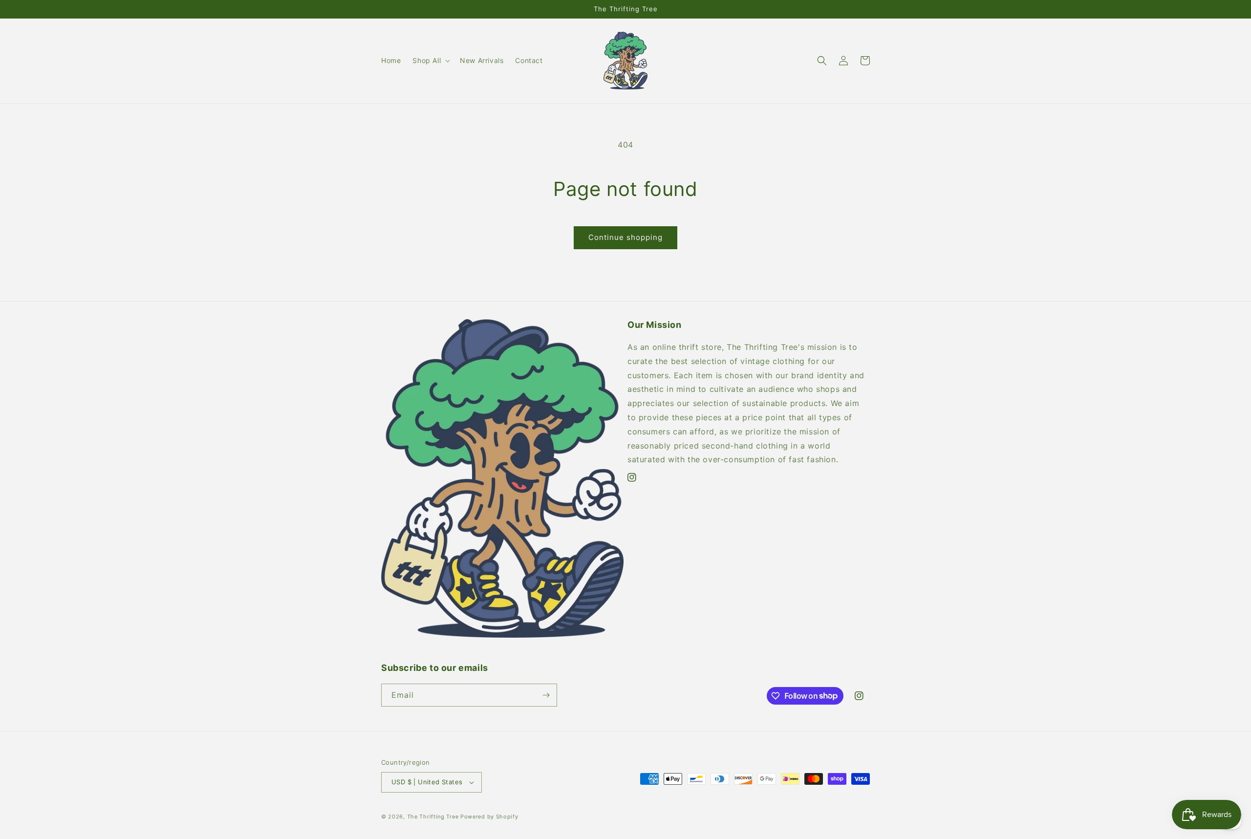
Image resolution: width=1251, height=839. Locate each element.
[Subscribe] (546, 695)
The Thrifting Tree (433, 816)
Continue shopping (625, 237)
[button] (430, 60)
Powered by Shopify (489, 816)
